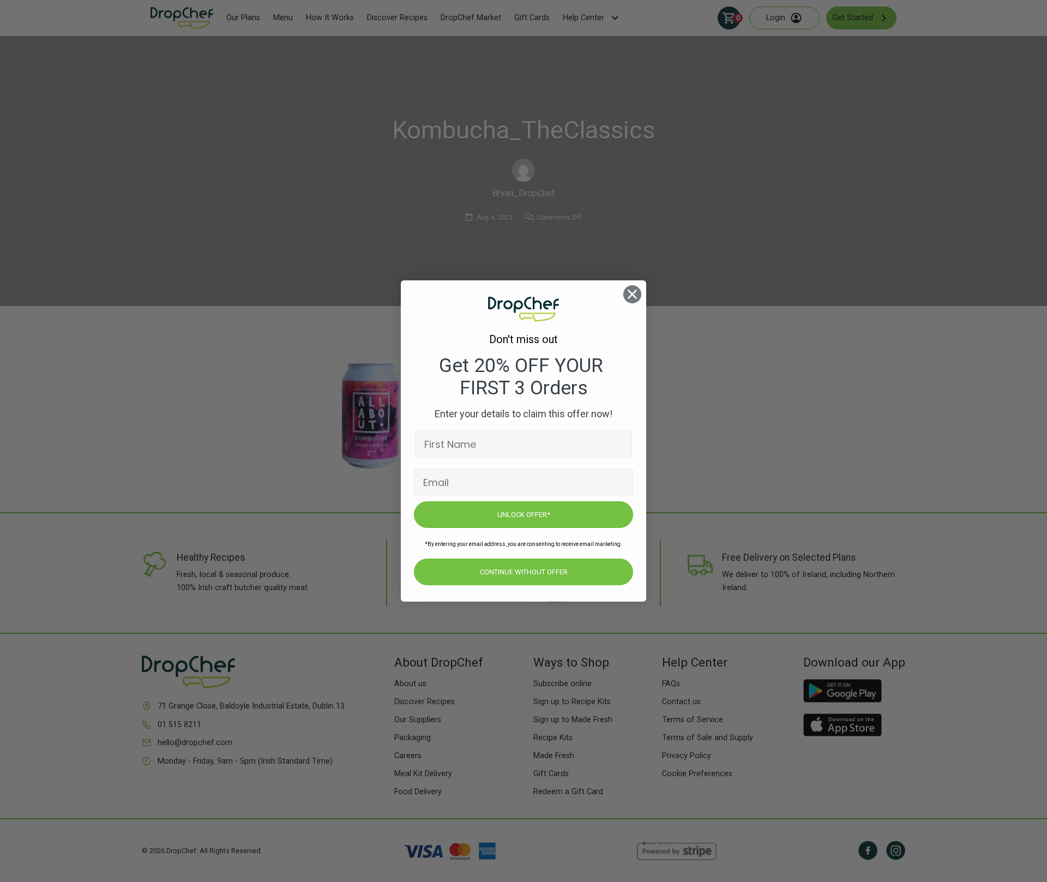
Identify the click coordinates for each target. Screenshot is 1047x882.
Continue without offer (524, 572)
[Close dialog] (632, 294)
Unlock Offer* (523, 515)
